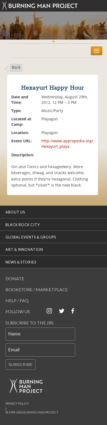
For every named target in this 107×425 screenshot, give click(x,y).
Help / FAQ (17, 300)
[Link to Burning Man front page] (53, 6)
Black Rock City (22, 225)
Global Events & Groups (30, 237)
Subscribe (21, 364)
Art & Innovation (24, 249)
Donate (14, 278)
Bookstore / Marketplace (36, 289)
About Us (15, 212)
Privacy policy (17, 403)
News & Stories (20, 262)
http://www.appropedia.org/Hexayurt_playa (67, 143)
